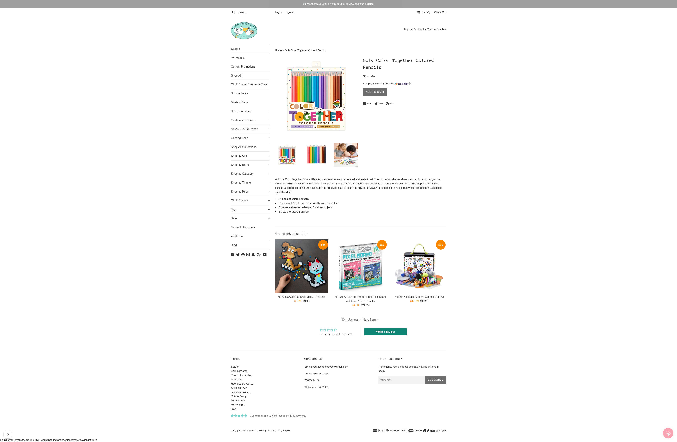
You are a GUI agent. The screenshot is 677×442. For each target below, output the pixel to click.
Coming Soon (250, 138)
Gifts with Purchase (243, 227)
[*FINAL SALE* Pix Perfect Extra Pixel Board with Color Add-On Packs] (360, 266)
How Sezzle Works (242, 383)
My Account (238, 400)
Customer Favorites (250, 120)
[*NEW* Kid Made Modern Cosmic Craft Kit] (419, 266)
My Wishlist (238, 57)
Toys (250, 209)
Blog (234, 245)
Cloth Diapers (250, 200)
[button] (404, 83)
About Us (236, 379)
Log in (278, 12)
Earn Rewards (239, 370)
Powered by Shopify (280, 430)
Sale (250, 218)
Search (235, 48)
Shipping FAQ (239, 387)
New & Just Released (250, 129)
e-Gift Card (238, 236)
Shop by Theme (250, 182)
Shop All (236, 75)
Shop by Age (250, 155)
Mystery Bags (239, 102)
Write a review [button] (385, 331)
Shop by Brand (250, 164)
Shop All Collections (243, 147)
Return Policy (238, 396)
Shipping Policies (241, 391)
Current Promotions (243, 66)
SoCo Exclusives (250, 111)
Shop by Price (250, 191)
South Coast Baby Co (259, 430)
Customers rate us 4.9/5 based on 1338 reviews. (278, 415)
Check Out (440, 12)
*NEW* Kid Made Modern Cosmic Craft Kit (419, 296)
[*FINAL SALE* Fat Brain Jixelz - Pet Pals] (301, 266)
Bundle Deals (239, 93)
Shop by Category (250, 173)
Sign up (290, 12)
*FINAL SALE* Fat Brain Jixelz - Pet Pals (301, 296)
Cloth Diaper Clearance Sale (249, 84)
